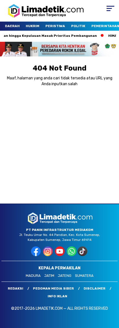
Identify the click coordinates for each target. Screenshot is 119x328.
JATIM (49, 276)
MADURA (33, 276)
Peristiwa (55, 26)
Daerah (12, 26)
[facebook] (36, 255)
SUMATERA (84, 276)
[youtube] (60, 255)
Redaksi (15, 288)
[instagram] (48, 255)
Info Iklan (57, 296)
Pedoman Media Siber (53, 288)
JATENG (64, 276)
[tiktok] (82, 255)
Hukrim (32, 26)
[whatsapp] (71, 255)
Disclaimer (94, 288)
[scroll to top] (111, 296)
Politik (78, 26)
